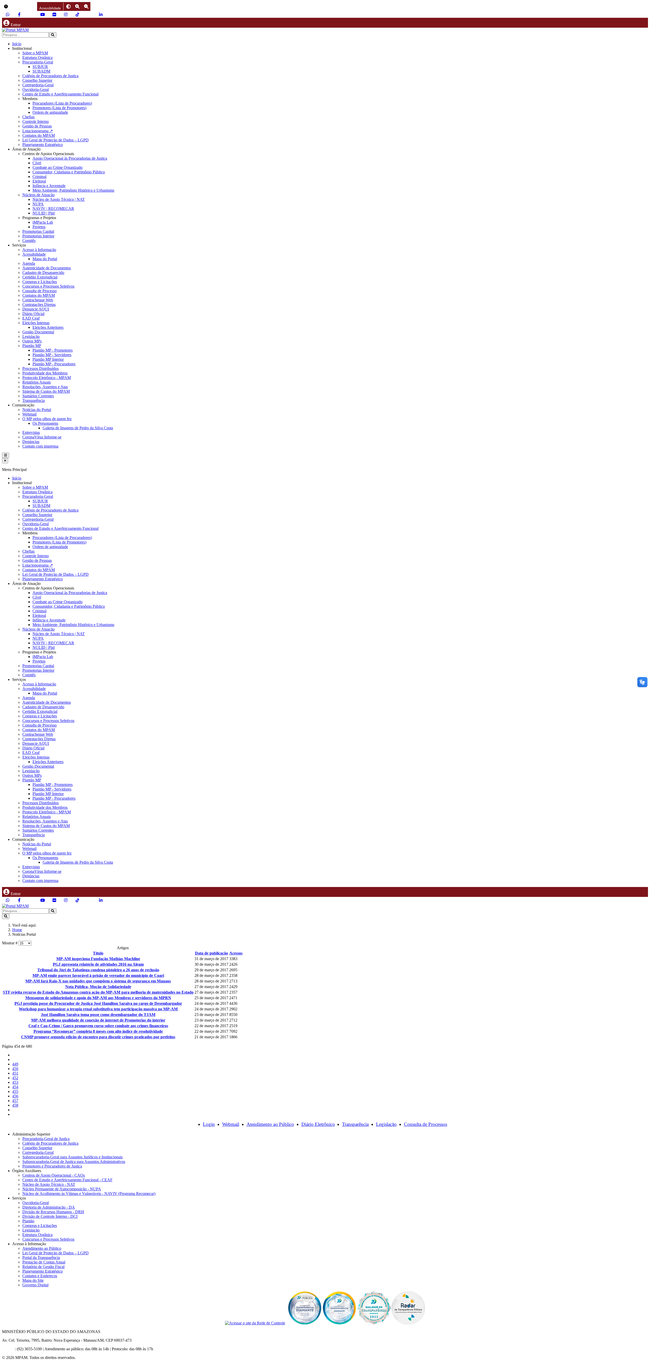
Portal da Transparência (41, 1257)
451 (15, 1073)
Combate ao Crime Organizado (57, 167)
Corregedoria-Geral (38, 85)
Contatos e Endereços (39, 1276)
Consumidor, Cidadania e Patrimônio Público (68, 172)
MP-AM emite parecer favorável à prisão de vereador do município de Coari (98, 975)
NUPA (38, 204)
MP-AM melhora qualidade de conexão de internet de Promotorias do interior (98, 1020)
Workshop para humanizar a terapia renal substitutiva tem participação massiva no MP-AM (98, 1009)
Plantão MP (31, 345)
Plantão (28, 1221)
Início (16, 44)
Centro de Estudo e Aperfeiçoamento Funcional (60, 94)
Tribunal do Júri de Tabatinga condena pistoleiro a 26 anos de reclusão (98, 970)
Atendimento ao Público (270, 1124)
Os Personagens (45, 423)
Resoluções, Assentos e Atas (45, 387)
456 (15, 1096)
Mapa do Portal (44, 259)
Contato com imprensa (40, 446)
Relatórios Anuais (36, 382)
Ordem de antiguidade (50, 112)
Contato (8, 1349)
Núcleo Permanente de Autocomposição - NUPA (61, 1189)
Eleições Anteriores (47, 327)
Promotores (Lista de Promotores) (59, 108)
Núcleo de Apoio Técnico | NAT (58, 199)
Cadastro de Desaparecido (43, 272)
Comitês (29, 240)
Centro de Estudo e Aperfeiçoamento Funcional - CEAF (67, 1180)
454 (15, 1087)
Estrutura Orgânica (37, 57)
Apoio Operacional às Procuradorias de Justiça (69, 158)
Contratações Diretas (39, 304)
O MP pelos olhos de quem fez (47, 419)
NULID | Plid (43, 213)
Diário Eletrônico (318, 1124)
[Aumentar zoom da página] (77, 6)
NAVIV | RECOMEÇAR (53, 208)
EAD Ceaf (31, 318)
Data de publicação (211, 953)
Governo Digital (35, 1285)
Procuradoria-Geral (37, 62)
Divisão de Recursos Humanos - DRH (53, 1212)
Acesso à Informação (39, 250)
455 (15, 1091)
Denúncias (30, 441)
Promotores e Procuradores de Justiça (52, 1166)
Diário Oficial (33, 313)
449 (15, 1064)
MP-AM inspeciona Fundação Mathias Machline (98, 959)
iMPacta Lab (42, 222)
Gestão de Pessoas (37, 126)
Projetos (38, 227)
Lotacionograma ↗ (37, 131)
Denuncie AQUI (35, 309)
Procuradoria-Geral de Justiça (46, 1139)
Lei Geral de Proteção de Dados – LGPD (55, 140)
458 (15, 1105)
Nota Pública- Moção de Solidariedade (98, 986)
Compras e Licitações (39, 282)
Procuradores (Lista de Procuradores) (62, 103)
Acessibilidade (34, 254)
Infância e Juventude (49, 186)
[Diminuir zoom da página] (86, 6)
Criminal (39, 176)
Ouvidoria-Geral (35, 89)
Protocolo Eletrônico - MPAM (46, 377)
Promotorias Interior (38, 236)
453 (15, 1082)
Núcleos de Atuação (38, 195)
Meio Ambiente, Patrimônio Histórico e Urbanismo (73, 190)
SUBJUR (40, 66)
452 (15, 1078)
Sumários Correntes (38, 396)
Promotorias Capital (38, 231)
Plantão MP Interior (48, 359)
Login (209, 1124)
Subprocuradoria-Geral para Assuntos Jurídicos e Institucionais (72, 1157)
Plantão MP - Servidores (51, 355)
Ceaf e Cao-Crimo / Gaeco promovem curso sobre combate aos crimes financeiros (98, 1026)
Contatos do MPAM (38, 135)
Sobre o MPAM (35, 53)
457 (15, 1100)
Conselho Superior (37, 80)
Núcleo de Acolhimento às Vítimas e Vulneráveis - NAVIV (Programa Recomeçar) (88, 1193)
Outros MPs (32, 341)
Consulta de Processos (425, 1124)
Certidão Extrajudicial (39, 277)
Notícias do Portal (36, 409)
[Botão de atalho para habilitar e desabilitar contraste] (68, 6)
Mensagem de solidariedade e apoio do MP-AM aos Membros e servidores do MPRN (98, 998)
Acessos (235, 953)
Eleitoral (39, 181)
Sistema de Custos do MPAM (46, 391)
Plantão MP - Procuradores (53, 364)
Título (98, 953)
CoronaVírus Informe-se (41, 437)
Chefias (28, 117)
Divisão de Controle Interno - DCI (49, 1216)
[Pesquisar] (52, 35)
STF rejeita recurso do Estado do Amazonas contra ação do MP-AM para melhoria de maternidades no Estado (98, 992)
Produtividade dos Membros (45, 373)
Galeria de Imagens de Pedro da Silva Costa (78, 428)
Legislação (31, 336)
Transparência (33, 400)
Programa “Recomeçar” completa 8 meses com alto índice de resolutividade (98, 1031)
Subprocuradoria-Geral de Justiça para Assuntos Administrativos (73, 1161)
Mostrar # (10, 943)
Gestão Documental (38, 332)
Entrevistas (31, 432)
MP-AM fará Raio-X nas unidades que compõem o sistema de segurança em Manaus (98, 981)
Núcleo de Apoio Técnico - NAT (48, 1184)
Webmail (29, 414)
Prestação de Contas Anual (43, 1262)
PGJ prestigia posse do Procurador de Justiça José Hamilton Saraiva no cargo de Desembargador (98, 1003)
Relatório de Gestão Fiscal (43, 1266)
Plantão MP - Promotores (52, 350)
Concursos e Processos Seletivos (48, 286)
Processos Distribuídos (40, 368)
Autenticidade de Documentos (46, 268)
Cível (36, 163)
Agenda (28, 263)
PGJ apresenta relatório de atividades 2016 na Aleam (98, 964)
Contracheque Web (37, 300)
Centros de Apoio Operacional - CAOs (53, 1175)
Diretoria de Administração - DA (48, 1207)
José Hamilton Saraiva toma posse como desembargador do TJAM (98, 1014)
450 (15, 1068)
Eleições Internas (36, 323)
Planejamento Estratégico (42, 144)
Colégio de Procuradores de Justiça (50, 76)
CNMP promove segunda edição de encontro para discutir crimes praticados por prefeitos (98, 1037)
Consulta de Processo (39, 291)
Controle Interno (35, 121)
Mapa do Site (33, 1280)
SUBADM (41, 71)
